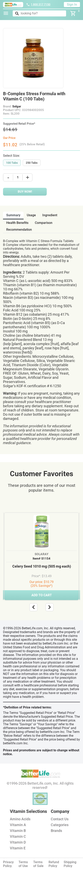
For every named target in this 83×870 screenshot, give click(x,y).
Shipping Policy (70, 864)
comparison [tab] (43, 223)
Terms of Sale (38, 864)
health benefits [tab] (17, 223)
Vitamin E (18, 848)
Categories (59, 825)
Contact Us (59, 819)
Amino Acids (20, 819)
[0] (73, 13)
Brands (56, 831)
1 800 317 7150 (40, 4)
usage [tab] (31, 215)
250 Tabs (31, 162)
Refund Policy (54, 864)
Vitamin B (18, 831)
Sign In (72, 4)
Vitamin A (18, 825)
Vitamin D (18, 842)
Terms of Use (23, 864)
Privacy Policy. (8, 864)
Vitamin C (18, 836)
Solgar (16, 106)
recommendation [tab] (19, 229)
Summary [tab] (13, 215)
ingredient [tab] (49, 215)
